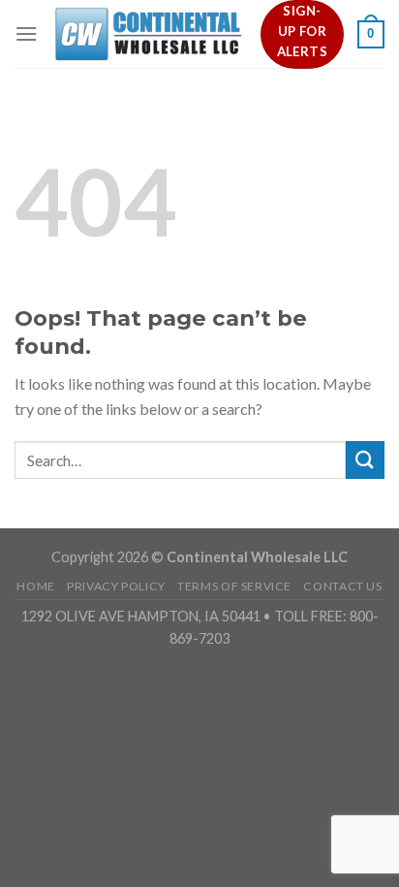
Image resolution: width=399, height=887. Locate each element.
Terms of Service (234, 586)
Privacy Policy (116, 586)
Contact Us (342, 586)
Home (35, 586)
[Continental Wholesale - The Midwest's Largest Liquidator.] (149, 34)
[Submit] (365, 460)
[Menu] (26, 33)
